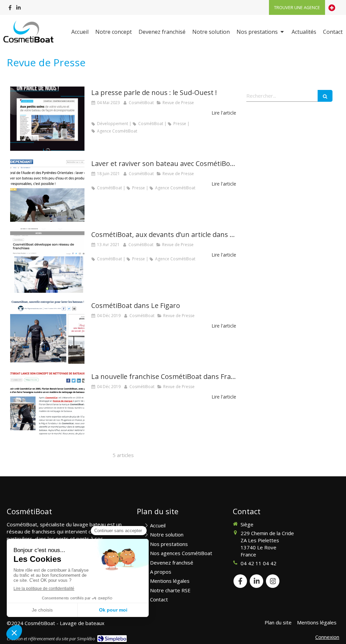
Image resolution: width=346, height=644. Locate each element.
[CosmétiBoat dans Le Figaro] (47, 332)
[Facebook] (9, 9)
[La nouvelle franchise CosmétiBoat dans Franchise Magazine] (47, 403)
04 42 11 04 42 (258, 563)
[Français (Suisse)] (331, 7)
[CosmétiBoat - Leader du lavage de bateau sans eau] (29, 32)
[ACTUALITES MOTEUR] (47, 261)
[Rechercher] (325, 96)
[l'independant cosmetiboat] (47, 190)
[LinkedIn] (18, 9)
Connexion (327, 637)
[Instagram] (272, 581)
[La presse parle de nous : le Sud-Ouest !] (47, 119)
